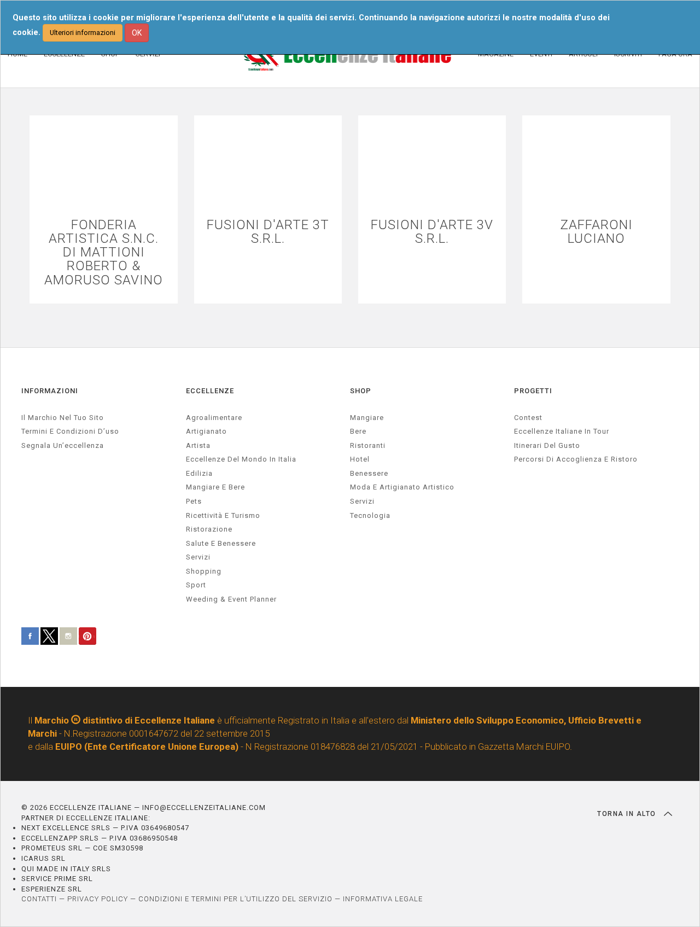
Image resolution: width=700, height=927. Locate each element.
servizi (198, 557)
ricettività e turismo (223, 515)
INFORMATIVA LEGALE (383, 899)
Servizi (362, 501)
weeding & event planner (231, 599)
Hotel (360, 459)
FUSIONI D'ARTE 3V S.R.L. (432, 232)
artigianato (206, 431)
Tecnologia (370, 515)
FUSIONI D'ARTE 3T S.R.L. (268, 232)
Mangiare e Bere (215, 487)
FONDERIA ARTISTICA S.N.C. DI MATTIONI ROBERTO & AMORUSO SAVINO (103, 252)
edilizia (199, 473)
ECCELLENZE (210, 391)
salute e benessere (221, 543)
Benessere (369, 473)
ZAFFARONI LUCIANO (596, 232)
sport (196, 585)
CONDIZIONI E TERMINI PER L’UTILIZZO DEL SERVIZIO (235, 899)
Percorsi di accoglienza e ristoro (576, 459)
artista (198, 445)
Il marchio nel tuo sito (62, 417)
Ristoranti (368, 445)
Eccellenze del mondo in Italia (241, 459)
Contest (528, 417)
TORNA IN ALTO (627, 814)
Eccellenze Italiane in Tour (561, 431)
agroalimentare (214, 417)
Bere (358, 431)
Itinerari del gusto (547, 445)
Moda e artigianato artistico (402, 487)
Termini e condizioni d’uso (70, 431)
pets (194, 501)
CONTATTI (39, 899)
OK (137, 32)
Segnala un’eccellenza (62, 445)
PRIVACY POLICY (97, 899)
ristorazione (209, 529)
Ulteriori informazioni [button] (82, 32)
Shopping (203, 571)
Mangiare (367, 417)
